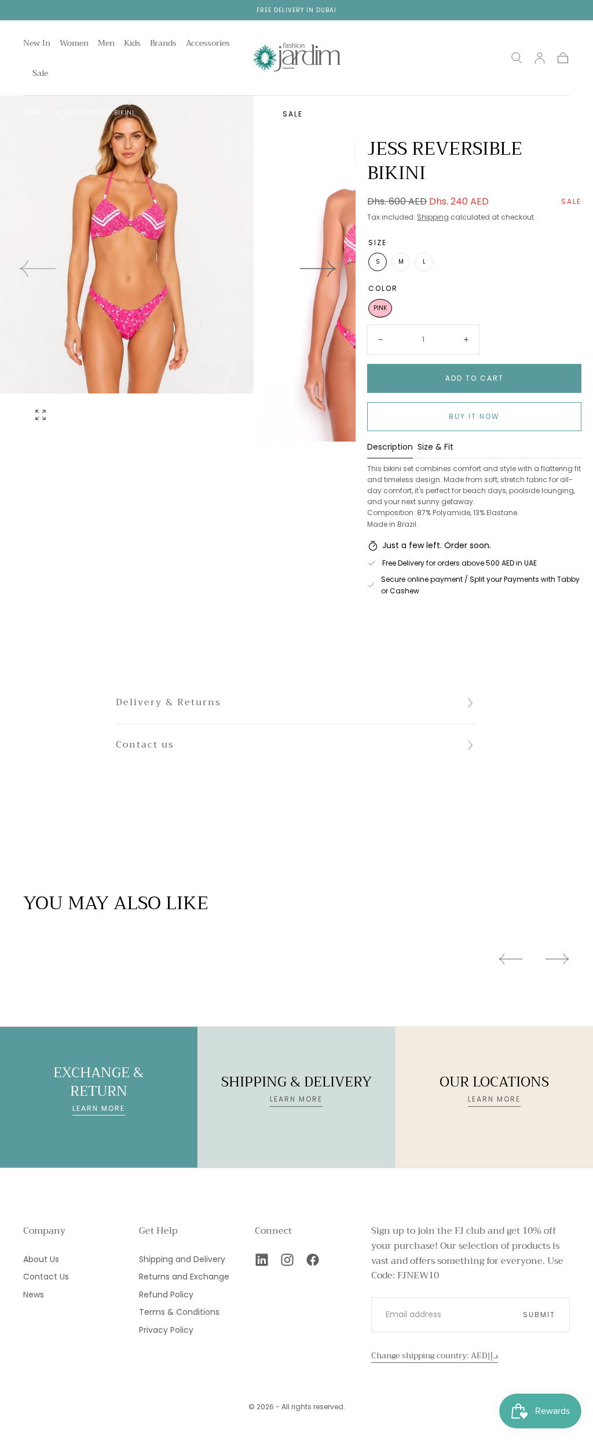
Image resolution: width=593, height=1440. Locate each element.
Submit (539, 1314)
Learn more (98, 1108)
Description (390, 448)
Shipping (433, 217)
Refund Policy (166, 1294)
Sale (40, 74)
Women (74, 44)
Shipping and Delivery (182, 1259)
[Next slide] (318, 268)
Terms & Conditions (179, 1312)
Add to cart (474, 378)
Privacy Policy (166, 1330)
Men (106, 44)
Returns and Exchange (184, 1276)
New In (36, 44)
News (33, 1294)
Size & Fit (435, 448)
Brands (163, 44)
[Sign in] (540, 58)
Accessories (208, 44)
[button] (517, 58)
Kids (132, 44)
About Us (41, 1259)
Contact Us (46, 1276)
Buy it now (474, 416)
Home (32, 112)
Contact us (145, 745)
